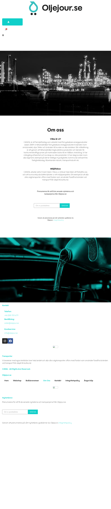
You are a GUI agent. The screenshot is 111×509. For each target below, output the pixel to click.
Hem (6, 380)
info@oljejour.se (11, 333)
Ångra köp (88, 380)
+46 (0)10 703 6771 (11, 315)
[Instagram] (5, 341)
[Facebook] (10, 341)
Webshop (17, 380)
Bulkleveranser (32, 380)
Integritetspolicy (72, 380)
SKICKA (65, 205)
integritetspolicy (58, 220)
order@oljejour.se (11, 323)
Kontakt (58, 380)
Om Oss (46, 380)
